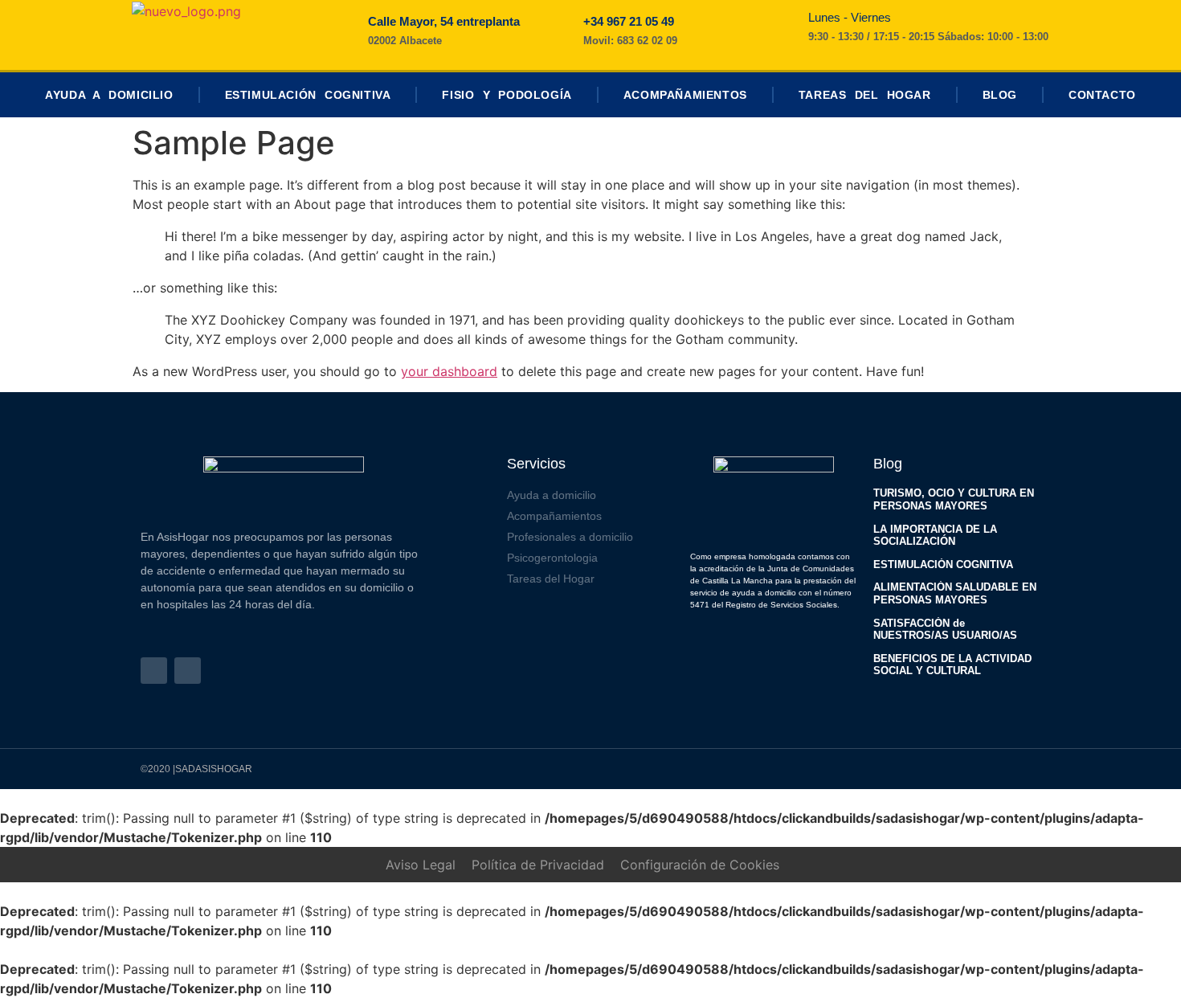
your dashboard (449, 371)
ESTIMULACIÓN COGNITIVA (943, 564)
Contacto (1102, 94)
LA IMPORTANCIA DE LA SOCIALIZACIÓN (935, 535)
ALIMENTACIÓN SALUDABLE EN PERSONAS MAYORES (954, 593)
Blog (1000, 94)
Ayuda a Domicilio (109, 94)
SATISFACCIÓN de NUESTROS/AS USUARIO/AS (945, 629)
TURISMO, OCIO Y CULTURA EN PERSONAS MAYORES (953, 499)
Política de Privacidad (538, 865)
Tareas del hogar (865, 94)
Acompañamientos (685, 94)
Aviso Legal (421, 865)
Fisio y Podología (506, 94)
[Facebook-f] (154, 670)
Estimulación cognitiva (308, 94)
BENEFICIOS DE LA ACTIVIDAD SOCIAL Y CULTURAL (952, 664)
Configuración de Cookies (699, 865)
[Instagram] (187, 670)
